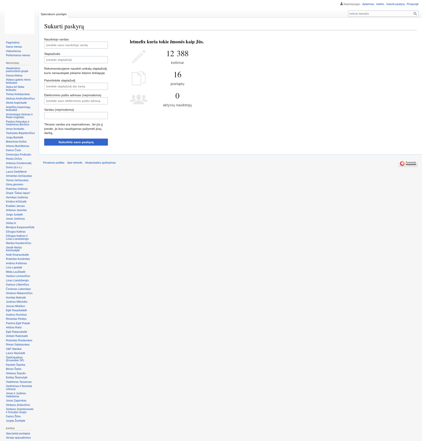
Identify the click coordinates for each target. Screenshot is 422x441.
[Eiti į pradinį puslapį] (19, 17)
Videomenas (13, 51)
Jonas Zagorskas (16, 400)
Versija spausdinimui (18, 437)
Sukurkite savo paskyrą (76, 142)
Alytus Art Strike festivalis (15, 88)
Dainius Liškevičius (17, 284)
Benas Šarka (13, 369)
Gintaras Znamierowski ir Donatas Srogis (19, 411)
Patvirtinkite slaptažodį (59, 80)
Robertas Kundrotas (18, 258)
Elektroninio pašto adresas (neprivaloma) (72, 95)
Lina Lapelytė (14, 267)
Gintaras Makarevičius (19, 293)
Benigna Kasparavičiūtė (20, 227)
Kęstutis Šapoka (15, 364)
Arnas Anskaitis (15, 128)
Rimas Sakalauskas (18, 344)
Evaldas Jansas (15, 206)
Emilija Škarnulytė (16, 377)
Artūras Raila (14, 327)
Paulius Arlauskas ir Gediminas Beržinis (17, 123)
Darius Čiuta (13, 150)
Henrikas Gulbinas (17, 197)
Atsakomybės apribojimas (100, 162)
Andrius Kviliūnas (16, 263)
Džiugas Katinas (15, 231)
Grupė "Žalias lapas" (18, 193)
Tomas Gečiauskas (17, 180)
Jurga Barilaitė (14, 137)
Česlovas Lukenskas (18, 289)
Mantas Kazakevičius (18, 243)
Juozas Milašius (15, 306)
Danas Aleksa (14, 75)
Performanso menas (18, 55)
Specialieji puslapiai (18, 433)
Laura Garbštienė (16, 171)
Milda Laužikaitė (15, 271)
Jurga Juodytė (14, 214)
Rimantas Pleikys (16, 318)
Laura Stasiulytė (15, 353)
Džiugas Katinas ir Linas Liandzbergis (17, 237)
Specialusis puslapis (54, 14)
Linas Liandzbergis (17, 280)
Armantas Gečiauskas (19, 175)
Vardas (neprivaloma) (59, 109)
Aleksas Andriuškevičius (20, 98)
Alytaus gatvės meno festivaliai (18, 81)
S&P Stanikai (14, 349)
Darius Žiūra (13, 416)
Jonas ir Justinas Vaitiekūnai (16, 395)
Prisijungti (412, 4)
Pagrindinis (13, 42)
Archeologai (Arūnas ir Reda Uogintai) (19, 116)
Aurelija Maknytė (16, 297)
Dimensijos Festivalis (18, 154)
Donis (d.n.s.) (14, 167)
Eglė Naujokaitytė (16, 310)
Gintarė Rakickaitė (17, 336)
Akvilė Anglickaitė (16, 102)
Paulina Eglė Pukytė (18, 323)
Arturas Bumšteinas (17, 146)
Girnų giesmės (14, 184)
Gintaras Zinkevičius (18, 405)
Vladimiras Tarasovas (19, 381)
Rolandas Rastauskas (19, 340)
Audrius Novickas (16, 314)
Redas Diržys (14, 158)
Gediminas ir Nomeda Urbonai (19, 388)
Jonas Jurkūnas (15, 218)
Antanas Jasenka (16, 210)
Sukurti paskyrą (395, 4)
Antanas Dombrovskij (18, 163)
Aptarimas (368, 4)
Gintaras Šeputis (16, 373)
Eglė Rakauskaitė (16, 331)
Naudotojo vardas (56, 39)
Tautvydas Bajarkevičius (20, 133)
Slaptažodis (52, 54)
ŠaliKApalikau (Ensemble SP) (15, 359)
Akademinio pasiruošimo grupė (17, 70)
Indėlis (380, 4)
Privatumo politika (53, 162)
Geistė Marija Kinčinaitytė (14, 249)
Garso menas (14, 46)
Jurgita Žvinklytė (15, 420)
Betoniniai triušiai (16, 141)
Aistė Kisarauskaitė (17, 254)
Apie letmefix (74, 162)
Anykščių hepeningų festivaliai (18, 109)
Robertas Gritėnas (17, 188)
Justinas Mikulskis (16, 301)
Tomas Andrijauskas (18, 94)
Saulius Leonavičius (18, 276)
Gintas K (11, 223)
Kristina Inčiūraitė (16, 201)
